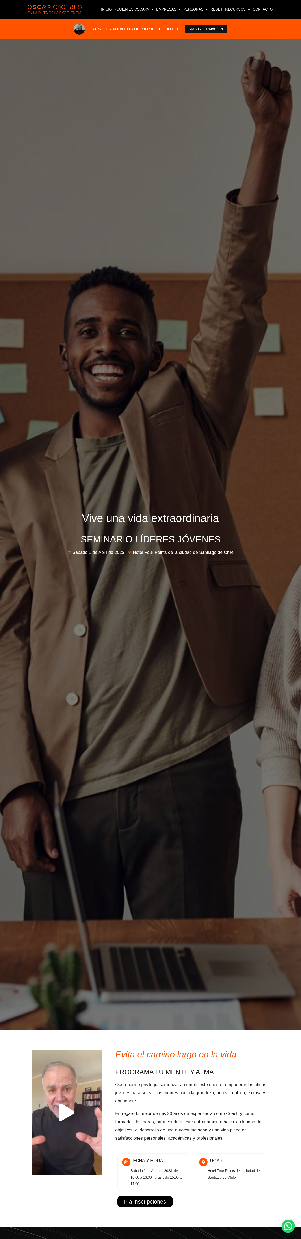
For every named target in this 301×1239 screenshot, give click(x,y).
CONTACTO (263, 9)
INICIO (106, 9)
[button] (67, 1113)
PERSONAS (193, 9)
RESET (216, 9)
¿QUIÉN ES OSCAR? (131, 9)
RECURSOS (235, 9)
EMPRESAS (166, 9)
